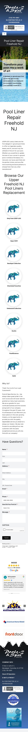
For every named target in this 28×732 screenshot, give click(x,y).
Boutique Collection (14, 263)
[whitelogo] (14, 5)
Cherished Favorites (14, 286)
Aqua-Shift (14, 241)
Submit (6, 538)
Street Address (6, 473)
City (3, 479)
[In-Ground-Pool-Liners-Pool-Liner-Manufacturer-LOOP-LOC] (14, 201)
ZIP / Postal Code (7, 485)
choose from (6, 167)
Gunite (14, 331)
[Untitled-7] (14, 694)
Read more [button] (6, 589)
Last (3, 462)
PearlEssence (14, 353)
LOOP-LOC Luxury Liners (10, 141)
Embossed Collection (14, 308)
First (3, 456)
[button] (3, 606)
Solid (14, 376)
